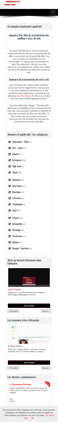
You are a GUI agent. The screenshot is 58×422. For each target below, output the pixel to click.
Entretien (16, 198)
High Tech (16, 166)
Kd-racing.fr (26, 95)
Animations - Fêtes (20, 141)
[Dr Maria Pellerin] (29, 334)
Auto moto (17, 186)
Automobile (17, 224)
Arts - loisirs (17, 148)
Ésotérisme (17, 236)
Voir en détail (29, 305)
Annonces (16, 179)
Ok (32, 418)
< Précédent (13, 311)
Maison (15, 242)
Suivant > (46, 311)
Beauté (15, 154)
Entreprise (17, 160)
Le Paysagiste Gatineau (20, 384)
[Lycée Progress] (29, 277)
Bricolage (16, 230)
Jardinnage (17, 204)
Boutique (16, 192)
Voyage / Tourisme (20, 248)
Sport (14, 210)
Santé (15, 172)
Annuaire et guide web (12, 3)
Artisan (15, 217)
